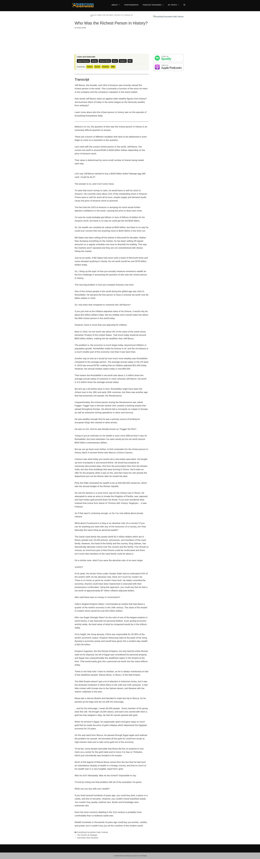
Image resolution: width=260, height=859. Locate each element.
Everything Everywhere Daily (88, 832)
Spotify (94, 61)
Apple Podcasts (83, 61)
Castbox (123, 61)
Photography (131, 5)
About (115, 5)
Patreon (89, 66)
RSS (130, 61)
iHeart (115, 61)
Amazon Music (105, 61)
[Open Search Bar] (184, 5)
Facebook (105, 66)
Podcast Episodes (152, 5)
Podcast (104, 832)
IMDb (113, 66)
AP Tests (172, 5)
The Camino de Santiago (87, 835)
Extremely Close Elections (87, 838)
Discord (97, 66)
